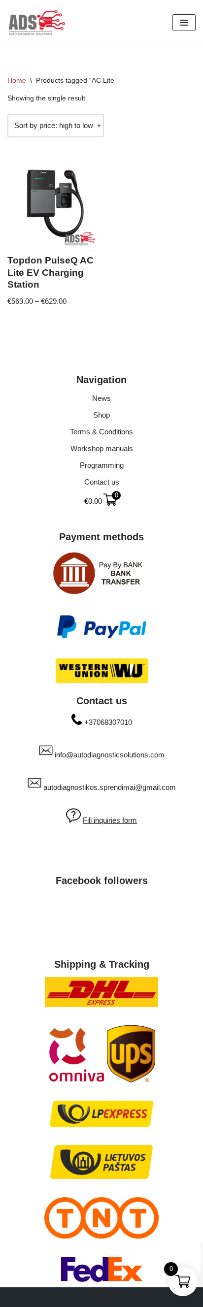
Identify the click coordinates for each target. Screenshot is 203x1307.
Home (16, 80)
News (101, 398)
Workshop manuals (101, 448)
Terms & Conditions (101, 431)
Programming (102, 465)
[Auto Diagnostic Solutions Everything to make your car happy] (37, 22)
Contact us (101, 482)
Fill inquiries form (110, 820)
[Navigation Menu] (184, 22)
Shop (101, 415)
